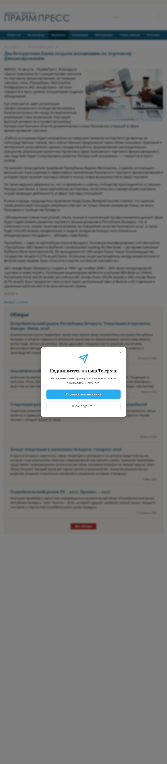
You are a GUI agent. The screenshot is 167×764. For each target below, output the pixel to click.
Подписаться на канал (83, 394)
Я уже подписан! (83, 406)
